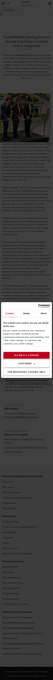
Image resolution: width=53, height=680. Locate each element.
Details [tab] (26, 313)
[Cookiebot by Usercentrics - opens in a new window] (38, 306)
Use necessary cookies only (26, 372)
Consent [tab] (9, 313)
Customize (25, 363)
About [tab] (43, 313)
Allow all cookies (26, 355)
